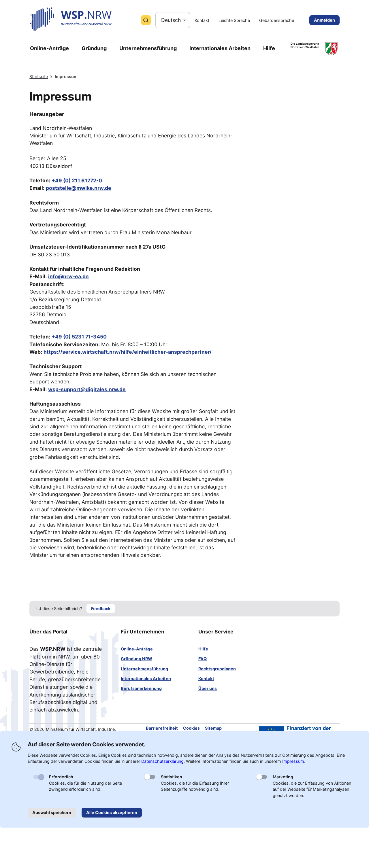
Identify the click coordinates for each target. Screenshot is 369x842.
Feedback (100, 608)
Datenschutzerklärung (162, 761)
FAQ (202, 658)
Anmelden (324, 20)
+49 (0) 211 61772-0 (77, 180)
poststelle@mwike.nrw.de (78, 188)
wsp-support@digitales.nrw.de (87, 389)
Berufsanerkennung (141, 688)
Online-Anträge (137, 648)
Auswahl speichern (51, 812)
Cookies (191, 728)
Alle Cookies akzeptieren (111, 812)
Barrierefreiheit (162, 728)
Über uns (207, 688)
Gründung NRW (136, 658)
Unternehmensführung (144, 668)
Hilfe (203, 648)
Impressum (293, 761)
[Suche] (146, 20)
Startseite (38, 76)
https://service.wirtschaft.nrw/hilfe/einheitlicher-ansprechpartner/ (128, 352)
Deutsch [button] (171, 20)
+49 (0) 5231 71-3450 (79, 337)
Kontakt (206, 678)
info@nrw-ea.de (68, 276)
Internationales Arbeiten (146, 678)
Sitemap (213, 728)
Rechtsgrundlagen (217, 668)
